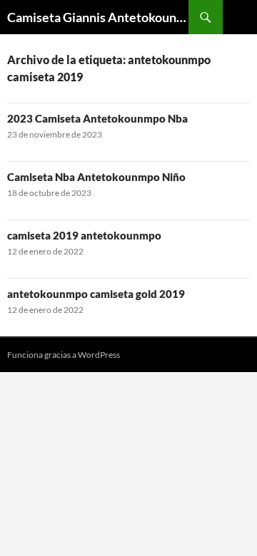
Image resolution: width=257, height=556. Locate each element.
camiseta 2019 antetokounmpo (84, 235)
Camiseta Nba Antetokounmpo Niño (96, 176)
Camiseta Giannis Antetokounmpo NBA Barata (97, 17)
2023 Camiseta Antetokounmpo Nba (97, 118)
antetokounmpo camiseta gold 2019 (96, 293)
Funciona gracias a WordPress (63, 354)
